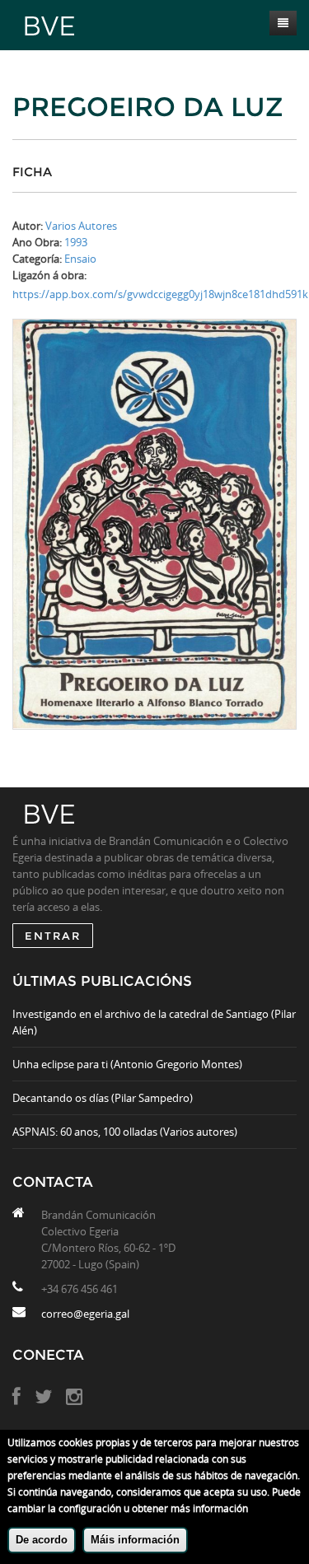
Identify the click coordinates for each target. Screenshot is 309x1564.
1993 (75, 242)
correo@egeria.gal (85, 1313)
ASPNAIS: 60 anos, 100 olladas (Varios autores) (124, 1131)
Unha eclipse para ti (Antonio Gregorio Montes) (127, 1064)
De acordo (42, 1540)
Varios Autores (81, 225)
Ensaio (80, 258)
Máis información (135, 1540)
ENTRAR (53, 935)
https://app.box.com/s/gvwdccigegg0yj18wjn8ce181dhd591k (160, 294)
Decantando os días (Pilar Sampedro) (102, 1097)
